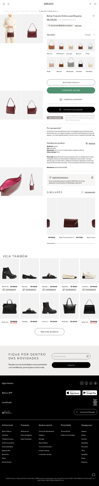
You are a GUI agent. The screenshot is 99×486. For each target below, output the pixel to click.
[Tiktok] (90, 383)
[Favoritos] (90, 4)
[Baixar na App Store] (73, 392)
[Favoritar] (93, 16)
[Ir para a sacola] (95, 4)
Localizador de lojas (45, 454)
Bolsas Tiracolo (29, 11)
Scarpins (84, 439)
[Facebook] (86, 383)
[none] (87, 356)
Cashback (5, 435)
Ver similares (90, 192)
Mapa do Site (6, 450)
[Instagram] (81, 383)
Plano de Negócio (26, 435)
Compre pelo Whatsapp (73, 99)
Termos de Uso (65, 431)
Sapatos (84, 431)
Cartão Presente (44, 450)
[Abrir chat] (93, 475)
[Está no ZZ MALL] (7, 411)
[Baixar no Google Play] (89, 392)
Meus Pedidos (43, 443)
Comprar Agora (71, 90)
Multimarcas (25, 431)
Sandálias (84, 454)
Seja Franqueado (26, 439)
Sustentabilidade (7, 446)
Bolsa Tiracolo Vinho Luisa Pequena (59, 11)
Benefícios (5, 454)
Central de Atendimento (46, 431)
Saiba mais (78, 25)
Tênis (83, 450)
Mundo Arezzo (6, 462)
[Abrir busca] (8, 4)
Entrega (41, 439)
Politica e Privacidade (68, 435)
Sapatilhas (84, 443)
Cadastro (42, 435)
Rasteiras (84, 462)
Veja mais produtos (50, 331)
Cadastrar (71, 365)
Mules (83, 458)
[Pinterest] (95, 383)
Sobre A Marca (6, 431)
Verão (4, 458)
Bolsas (15, 11)
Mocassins (84, 446)
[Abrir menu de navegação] (4, 3)
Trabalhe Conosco (8, 439)
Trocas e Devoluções (45, 446)
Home (6, 11)
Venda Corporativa (8, 443)
